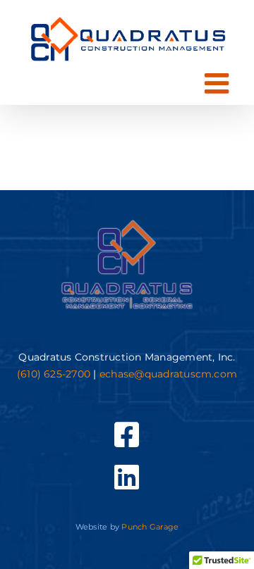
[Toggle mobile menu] (219, 83)
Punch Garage (150, 527)
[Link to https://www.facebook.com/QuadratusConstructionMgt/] (126, 434)
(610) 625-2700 (53, 374)
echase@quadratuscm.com (168, 374)
